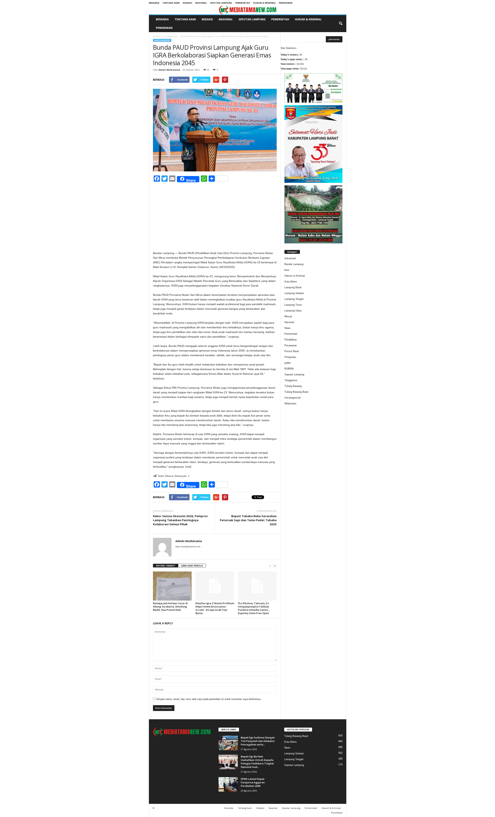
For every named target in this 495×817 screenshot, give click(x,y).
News (287, 328)
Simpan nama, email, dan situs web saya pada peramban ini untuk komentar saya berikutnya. (208, 699)
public (287, 362)
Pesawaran (290, 345)
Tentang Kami (171, 2)
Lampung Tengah (294, 299)
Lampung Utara (292, 310)
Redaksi (187, 2)
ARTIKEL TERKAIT (165, 565)
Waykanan (290, 403)
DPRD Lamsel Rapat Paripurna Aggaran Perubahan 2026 (253, 782)
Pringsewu (290, 357)
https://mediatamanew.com (187, 546)
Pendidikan (285, 2)
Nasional (201, 2)
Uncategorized (170, 36)
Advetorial (290, 258)
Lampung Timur (293, 304)
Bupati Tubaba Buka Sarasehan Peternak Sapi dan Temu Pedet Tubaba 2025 (248, 520)
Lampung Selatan (294, 293)
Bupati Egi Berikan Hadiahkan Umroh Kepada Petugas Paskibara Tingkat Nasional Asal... (257, 762)
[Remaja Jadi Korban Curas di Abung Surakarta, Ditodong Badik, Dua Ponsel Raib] (172, 586)
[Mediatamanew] (247, 10)
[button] (340, 23)
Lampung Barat (292, 287)
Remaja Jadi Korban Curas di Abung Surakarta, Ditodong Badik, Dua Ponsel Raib (170, 606)
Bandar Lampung (293, 264)
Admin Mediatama (169, 69)
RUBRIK (289, 368)
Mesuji (288, 316)
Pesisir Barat (291, 351)
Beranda (154, 2)
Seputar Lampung (221, 2)
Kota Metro (290, 281)
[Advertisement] (215, 222)
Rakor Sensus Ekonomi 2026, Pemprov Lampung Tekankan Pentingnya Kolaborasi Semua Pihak (180, 520)
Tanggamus (290, 380)
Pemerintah (242, 2)
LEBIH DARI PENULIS (192, 565)
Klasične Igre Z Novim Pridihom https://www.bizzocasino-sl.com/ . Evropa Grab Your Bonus (214, 608)
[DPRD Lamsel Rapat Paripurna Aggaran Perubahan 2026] (228, 784)
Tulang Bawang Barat (296, 391)
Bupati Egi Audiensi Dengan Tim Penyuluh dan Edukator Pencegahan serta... (258, 741)
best (286, 270)
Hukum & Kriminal (264, 2)
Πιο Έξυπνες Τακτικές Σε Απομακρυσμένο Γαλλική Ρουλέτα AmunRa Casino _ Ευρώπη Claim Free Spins (254, 608)
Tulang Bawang (293, 386)
